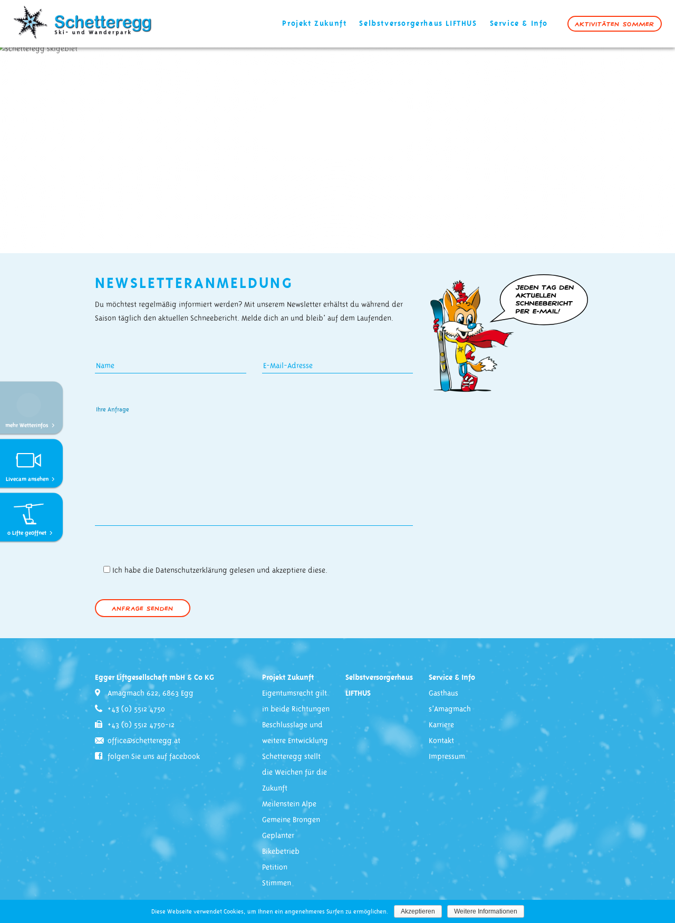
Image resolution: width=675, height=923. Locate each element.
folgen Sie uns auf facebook (154, 757)
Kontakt (441, 741)
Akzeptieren (418, 911)
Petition (274, 867)
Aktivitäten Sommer (614, 24)
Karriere (441, 725)
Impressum (447, 757)
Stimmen (276, 883)
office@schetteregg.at (144, 741)
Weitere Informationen (485, 911)
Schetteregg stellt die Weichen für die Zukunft (294, 773)
